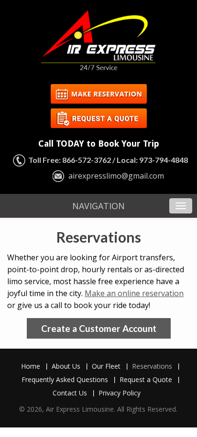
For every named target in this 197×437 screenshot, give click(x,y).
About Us (66, 366)
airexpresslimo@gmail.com (116, 176)
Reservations (152, 366)
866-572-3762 (86, 159)
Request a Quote (146, 379)
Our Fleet (106, 366)
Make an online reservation (134, 293)
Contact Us (70, 392)
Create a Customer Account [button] (98, 328)
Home (30, 366)
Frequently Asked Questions (65, 379)
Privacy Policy (119, 392)
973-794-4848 (163, 159)
